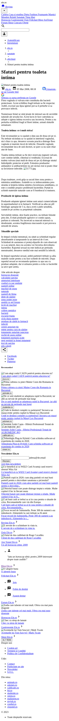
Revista (9, 6)
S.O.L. (10, 672)
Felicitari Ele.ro (8, 575)
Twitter (10, 358)
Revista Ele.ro (8, 522)
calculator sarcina (9, 277)
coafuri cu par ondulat (11, 283)
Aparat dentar (19, 595)
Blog (40, 20)
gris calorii (6, 346)
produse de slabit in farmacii (14, 321)
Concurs (18, 22)
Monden (5, 17)
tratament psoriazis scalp (12, 337)
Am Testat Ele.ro (9, 542)
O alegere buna (8, 571)
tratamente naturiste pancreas (15, 332)
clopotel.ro (12, 707)
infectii (4, 324)
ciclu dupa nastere (9, 318)
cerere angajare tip (10, 326)
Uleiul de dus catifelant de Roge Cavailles (21, 538)
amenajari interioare (10, 280)
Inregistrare (12, 43)
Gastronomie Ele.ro (10, 627)
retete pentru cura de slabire (14, 329)
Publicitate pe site (15, 666)
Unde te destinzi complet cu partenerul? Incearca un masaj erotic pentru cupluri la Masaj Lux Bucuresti (29, 417)
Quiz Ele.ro (6, 532)
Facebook (12, 356)
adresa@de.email (37, 457)
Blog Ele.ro (6, 566)
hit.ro (9, 690)
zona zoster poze (9, 299)
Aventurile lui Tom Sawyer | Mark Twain (21, 632)
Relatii (13, 17)
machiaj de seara (9, 288)
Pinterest (11, 361)
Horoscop (6, 20)
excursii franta (8, 316)
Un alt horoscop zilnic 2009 (14, 545)
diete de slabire (8, 296)
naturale (5, 291)
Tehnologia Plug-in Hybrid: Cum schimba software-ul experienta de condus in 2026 (27, 445)
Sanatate (21, 17)
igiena (4, 307)
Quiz (26, 20)
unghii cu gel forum (10, 302)
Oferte (25, 22)
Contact (11, 664)
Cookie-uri (12, 648)
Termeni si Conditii (16, 650)
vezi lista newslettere (11, 464)
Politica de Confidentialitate (20, 653)
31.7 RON (6, 640)
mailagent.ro (13, 698)
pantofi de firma (8, 294)
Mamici (52, 14)
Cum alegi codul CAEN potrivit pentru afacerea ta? (25, 376)
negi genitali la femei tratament (15, 340)
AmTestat (48, 20)
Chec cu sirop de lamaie (12, 623)
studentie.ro (12, 693)
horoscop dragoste (10, 275)
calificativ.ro (13, 687)
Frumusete (43, 14)
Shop (11, 22)
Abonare (6, 461)
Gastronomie (17, 20)
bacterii (4, 313)
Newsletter (12, 669)
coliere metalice (8, 310)
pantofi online (7, 286)
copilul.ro (11, 704)
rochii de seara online (11, 335)
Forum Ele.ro (7, 602)
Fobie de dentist (20, 589)
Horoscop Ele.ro (9, 617)
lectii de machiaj (9, 305)
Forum (4, 22)
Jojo (15, 582)
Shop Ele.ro (7, 637)
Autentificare (13, 40)
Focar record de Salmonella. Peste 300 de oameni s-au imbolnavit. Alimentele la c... (27, 517)
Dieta (27, 14)
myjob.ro (11, 701)
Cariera (5, 14)
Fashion (34, 14)
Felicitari (33, 20)
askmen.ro (12, 685)
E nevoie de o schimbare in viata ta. (18, 528)
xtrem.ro (11, 696)
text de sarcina (8, 343)
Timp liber (30, 17)
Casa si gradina (16, 14)
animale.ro (12, 682)
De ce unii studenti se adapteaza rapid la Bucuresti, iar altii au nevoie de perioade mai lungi (29, 403)
